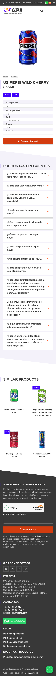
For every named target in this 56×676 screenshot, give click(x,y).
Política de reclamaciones (15, 642)
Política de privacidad (13, 633)
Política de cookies (12, 638)
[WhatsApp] (49, 669)
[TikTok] (25, 569)
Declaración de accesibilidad (16, 646)
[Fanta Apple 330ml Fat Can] (14, 403)
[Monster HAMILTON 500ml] (42, 446)
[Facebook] (6, 569)
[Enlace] (12, 11)
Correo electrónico (14, 514)
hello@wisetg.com (18, 613)
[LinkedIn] (12, 569)
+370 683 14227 (16, 610)
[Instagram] (19, 569)
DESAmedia (33, 673)
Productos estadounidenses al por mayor (23, 657)
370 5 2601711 (16, 607)
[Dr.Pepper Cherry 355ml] (14, 446)
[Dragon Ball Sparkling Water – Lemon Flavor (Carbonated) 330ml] (42, 403)
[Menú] (51, 11)
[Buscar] (42, 11)
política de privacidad (39, 536)
